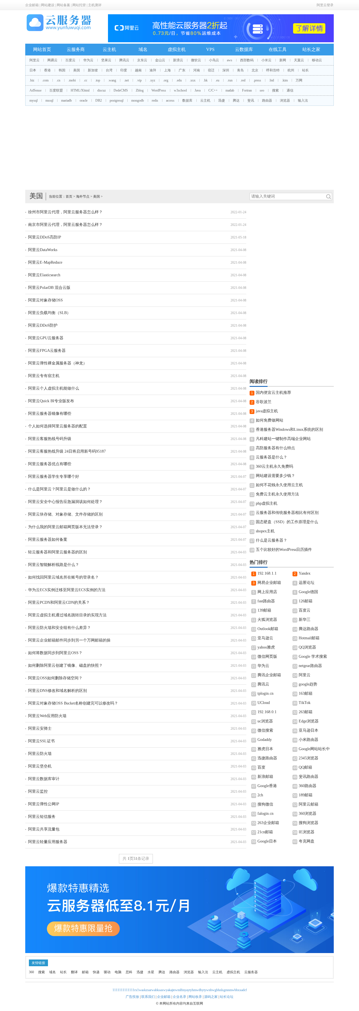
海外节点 (82, 196)
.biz (31, 80)
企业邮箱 (32, 5)
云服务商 (76, 49)
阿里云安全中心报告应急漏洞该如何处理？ (65, 502)
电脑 (118, 972)
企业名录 (179, 997)
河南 (196, 70)
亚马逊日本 (308, 730)
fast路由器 (266, 601)
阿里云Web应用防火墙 (47, 716)
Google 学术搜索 (313, 656)
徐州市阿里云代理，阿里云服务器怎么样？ (65, 212)
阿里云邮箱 (308, 804)
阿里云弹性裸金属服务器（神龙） (57, 363)
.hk (205, 80)
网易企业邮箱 (269, 583)
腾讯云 (124, 60)
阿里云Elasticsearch (44, 275)
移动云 (317, 60)
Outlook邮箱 (267, 629)
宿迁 (211, 70)
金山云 (160, 60)
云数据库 (244, 49)
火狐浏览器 (267, 619)
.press (257, 80)
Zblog (140, 90)
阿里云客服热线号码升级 (49, 439)
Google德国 (308, 592)
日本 (32, 70)
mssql (49, 100)
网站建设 (47, 5)
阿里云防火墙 (40, 754)
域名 (143, 49)
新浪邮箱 (265, 776)
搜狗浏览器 (308, 823)
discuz (101, 90)
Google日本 (267, 841)
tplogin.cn (265, 693)
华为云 (88, 60)
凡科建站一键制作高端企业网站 (283, 439)
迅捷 (221, 100)
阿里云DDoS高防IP (44, 237)
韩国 (62, 70)
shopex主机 (265, 531)
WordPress (158, 90)
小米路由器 (308, 740)
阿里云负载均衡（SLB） (49, 313)
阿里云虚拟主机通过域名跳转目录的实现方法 (67, 615)
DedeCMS (121, 90)
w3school (180, 90)
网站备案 (63, 5)
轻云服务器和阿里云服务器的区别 (57, 552)
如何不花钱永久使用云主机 (279, 485)
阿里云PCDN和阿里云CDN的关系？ (59, 602)
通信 (290, 90)
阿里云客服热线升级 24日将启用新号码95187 (67, 451)
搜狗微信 (265, 804)
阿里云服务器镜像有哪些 (49, 413)
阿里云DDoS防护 (42, 325)
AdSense (35, 90)
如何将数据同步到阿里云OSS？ (55, 653)
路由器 (267, 100)
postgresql (116, 100)
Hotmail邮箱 (309, 638)
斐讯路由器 (308, 776)
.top (97, 80)
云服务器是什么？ (271, 457)
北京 (255, 70)
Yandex (304, 573)
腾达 (236, 100)
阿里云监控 (38, 791)
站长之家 (311, 49)
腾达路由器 (308, 629)
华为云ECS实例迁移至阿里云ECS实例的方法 (66, 590)
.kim (285, 80)
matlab (229, 90)
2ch (260, 795)
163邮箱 (305, 693)
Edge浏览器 (309, 721)
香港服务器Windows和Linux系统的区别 (289, 429)
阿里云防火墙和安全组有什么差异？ (59, 628)
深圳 (225, 70)
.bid (271, 80)
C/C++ (213, 90)
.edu (179, 80)
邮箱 (85, 972)
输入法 (303, 100)
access (170, 100)
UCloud (263, 703)
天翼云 (299, 60)
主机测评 (95, 5)
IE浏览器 (306, 832)
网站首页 (42, 49)
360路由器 (307, 786)
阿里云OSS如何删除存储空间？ (55, 678)
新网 (282, 60)
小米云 (266, 60)
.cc (85, 80)
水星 (151, 972)
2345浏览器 (308, 758)
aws (229, 60)
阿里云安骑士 (40, 728)
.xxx (192, 80)
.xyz (152, 80)
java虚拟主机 (267, 411)
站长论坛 (226, 997)
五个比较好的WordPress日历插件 (284, 549)
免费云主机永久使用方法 (277, 494)
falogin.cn (265, 813)
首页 (69, 196)
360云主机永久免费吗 (274, 466)
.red (242, 80)
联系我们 (148, 997)
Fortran (247, 90)
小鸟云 (214, 60)
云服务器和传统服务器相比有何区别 (287, 513)
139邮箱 (264, 610)
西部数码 (247, 60)
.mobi (72, 80)
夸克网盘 (306, 841)
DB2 (98, 100)
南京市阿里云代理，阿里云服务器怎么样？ (65, 225)
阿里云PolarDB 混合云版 (49, 287)
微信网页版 (267, 656)
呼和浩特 (273, 70)
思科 (129, 972)
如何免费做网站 (269, 420)
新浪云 (178, 60)
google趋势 (308, 684)
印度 (123, 70)
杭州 (290, 70)
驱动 (107, 972)
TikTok (304, 703)
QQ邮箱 (305, 767)
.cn (58, 80)
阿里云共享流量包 (43, 829)
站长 (305, 70)
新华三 (304, 619)
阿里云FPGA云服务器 (47, 350)
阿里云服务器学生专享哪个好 (53, 476)
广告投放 (132, 997)
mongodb (137, 100)
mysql (33, 100)
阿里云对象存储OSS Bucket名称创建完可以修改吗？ (73, 703)
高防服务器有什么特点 (275, 448)
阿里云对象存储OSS (45, 300)
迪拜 (152, 70)
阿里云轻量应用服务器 (47, 842)
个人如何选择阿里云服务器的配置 (57, 426)
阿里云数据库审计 (43, 779)
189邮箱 (305, 795)
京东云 (142, 60)
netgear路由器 (310, 666)
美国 (76, 70)
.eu (217, 80)
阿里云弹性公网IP (43, 804)
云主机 (109, 49)
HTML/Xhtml (80, 90)
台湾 (109, 70)
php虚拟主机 (266, 503)
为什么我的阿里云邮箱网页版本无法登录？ (65, 527)
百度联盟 (56, 90)
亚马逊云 (265, 638)
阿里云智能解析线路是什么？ (53, 565)
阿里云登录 (325, 5)
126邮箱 (305, 601)
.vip (139, 80)
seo (262, 90)
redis (155, 100)
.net (126, 80)
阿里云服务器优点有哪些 (49, 464)
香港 (47, 70)
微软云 (196, 60)
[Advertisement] (179, 148)
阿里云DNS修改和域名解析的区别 (57, 691)
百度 (261, 767)
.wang (112, 80)
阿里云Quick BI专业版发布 (51, 401)
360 (31, 972)
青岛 (240, 70)
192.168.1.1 (267, 573)
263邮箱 (305, 712)
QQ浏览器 (307, 647)
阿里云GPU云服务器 (45, 338)
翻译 (74, 972)
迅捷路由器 (267, 758)
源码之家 (211, 997)
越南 (138, 70)
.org (165, 80)
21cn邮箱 (265, 832)
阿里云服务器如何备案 (47, 539)
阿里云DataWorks (42, 250)
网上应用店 (267, 592)
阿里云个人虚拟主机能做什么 (53, 388)
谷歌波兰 (263, 402)
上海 (167, 70)
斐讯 (250, 100)
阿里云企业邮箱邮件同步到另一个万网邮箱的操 (69, 640)
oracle (84, 100)
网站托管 (79, 5)
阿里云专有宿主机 (43, 376)
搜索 (275, 90)
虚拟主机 (177, 49)
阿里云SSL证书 (41, 741)
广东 (182, 70)
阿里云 (34, 60)
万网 (299, 80)
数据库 (187, 100)
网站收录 (195, 997)
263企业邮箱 (268, 823)
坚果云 (106, 60)
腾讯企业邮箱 (269, 675)
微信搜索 (265, 730)
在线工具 (278, 49)
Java (198, 90)
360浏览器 (307, 813)
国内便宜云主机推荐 (273, 392)
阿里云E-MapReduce (45, 262)
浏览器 (285, 100)
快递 (96, 972)
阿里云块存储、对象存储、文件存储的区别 (65, 514)
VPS (210, 49)
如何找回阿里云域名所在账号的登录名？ (63, 577)
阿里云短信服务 (42, 817)
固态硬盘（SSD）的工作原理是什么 (287, 522)
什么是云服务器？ (271, 540)
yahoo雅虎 (266, 647)
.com (45, 80)
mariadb (66, 100)
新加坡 (93, 70)
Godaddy (264, 740)
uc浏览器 (265, 721)
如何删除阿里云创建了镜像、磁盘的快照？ (65, 665)
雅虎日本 (265, 749)
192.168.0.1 (267, 712)
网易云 (52, 60)
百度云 (70, 60)
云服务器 (251, 972)
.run (230, 80)
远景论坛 (306, 583)
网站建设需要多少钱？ (275, 476)
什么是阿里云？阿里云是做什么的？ (59, 489)
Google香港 (267, 786)
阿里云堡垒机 (40, 766)
